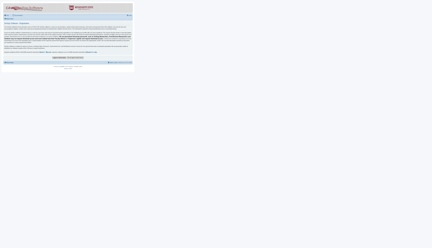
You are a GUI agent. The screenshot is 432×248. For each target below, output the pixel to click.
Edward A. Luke (91, 52)
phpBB (62, 66)
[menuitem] (6, 15)
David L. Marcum (45, 52)
